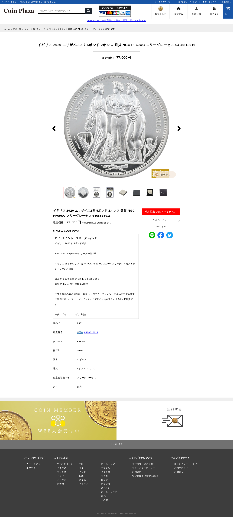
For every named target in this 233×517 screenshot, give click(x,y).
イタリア (83, 484)
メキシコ (105, 472)
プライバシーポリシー (143, 468)
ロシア (104, 480)
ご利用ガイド (181, 468)
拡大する (165, 175)
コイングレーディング (185, 464)
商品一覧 (17, 29)
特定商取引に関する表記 (145, 476)
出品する (31, 468)
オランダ (105, 484)
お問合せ (179, 472)
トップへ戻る (116, 444)
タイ (81, 468)
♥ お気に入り (161, 219)
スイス (82, 480)
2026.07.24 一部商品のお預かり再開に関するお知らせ (116, 20)
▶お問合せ (227, 2)
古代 (103, 496)
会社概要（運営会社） (143, 464)
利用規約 (137, 472)
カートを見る (33, 464)
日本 (81, 476)
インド (82, 472)
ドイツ (60, 476)
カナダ (60, 484)
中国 (81, 464)
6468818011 (91, 332)
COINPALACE (113, 513)
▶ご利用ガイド (209, 2)
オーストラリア (109, 492)
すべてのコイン (65, 464)
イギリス (61, 468)
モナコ (104, 476)
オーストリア (108, 464)
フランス (61, 472)
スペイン (105, 488)
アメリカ (61, 480)
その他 (104, 500)
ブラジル (105, 468)
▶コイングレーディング (186, 2)
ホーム (7, 29)
